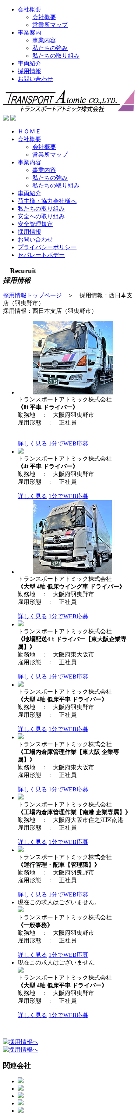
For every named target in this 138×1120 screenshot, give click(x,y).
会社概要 (29, 9)
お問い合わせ (35, 79)
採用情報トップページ (32, 295)
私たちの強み (50, 48)
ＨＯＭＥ (29, 131)
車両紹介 (29, 63)
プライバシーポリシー (47, 247)
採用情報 (29, 71)
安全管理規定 (35, 224)
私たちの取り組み (55, 56)
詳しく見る (32, 443)
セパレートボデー (41, 255)
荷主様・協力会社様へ (47, 201)
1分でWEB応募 (68, 443)
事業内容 (44, 40)
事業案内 (29, 32)
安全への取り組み (41, 216)
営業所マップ (50, 25)
